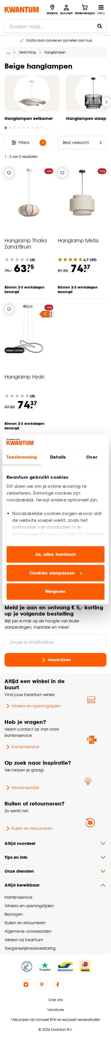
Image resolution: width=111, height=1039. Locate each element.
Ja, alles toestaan (55, 554)
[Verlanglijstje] (9, 172)
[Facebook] (57, 984)
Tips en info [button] (16, 857)
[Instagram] (26, 984)
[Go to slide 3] (15, 128)
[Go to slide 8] (37, 128)
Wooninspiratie (25, 787)
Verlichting (27, 52)
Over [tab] (91, 457)
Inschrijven (59, 659)
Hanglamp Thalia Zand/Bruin (26, 243)
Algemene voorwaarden (28, 931)
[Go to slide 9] (42, 128)
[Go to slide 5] (24, 128)
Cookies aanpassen (52, 573)
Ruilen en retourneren (31, 828)
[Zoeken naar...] (99, 26)
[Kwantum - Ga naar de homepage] (22, 9)
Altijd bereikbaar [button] (22, 885)
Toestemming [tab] (22, 457)
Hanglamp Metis (78, 240)
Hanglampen (54, 52)
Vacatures (55, 1010)
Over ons (55, 1000)
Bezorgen (14, 914)
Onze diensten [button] (19, 871)
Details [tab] (58, 457)
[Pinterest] (42, 984)
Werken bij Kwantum (24, 939)
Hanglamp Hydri (24, 376)
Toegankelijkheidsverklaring (30, 948)
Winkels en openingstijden (36, 705)
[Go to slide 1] (6, 128)
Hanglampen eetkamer (29, 118)
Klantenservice (25, 746)
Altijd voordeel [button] (20, 843)
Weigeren (55, 591)
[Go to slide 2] (10, 128)
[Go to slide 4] (19, 128)
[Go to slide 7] (33, 128)
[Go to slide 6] (28, 128)
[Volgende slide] (106, 102)
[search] (55, 26)
